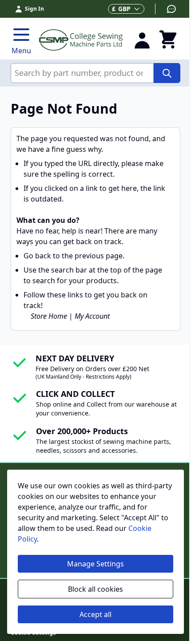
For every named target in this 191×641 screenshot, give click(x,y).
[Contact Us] (166, 9)
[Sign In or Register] (142, 40)
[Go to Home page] (81, 39)
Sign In (34, 8)
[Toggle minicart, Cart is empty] (167, 40)
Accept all (95, 614)
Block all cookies (95, 589)
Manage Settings (95, 564)
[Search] (167, 73)
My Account (92, 316)
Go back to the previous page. (74, 256)
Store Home (49, 316)
